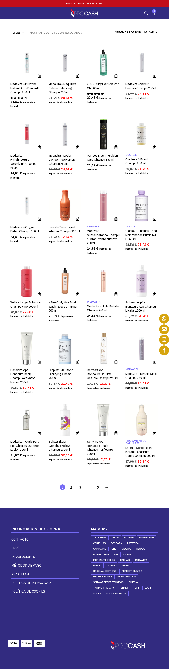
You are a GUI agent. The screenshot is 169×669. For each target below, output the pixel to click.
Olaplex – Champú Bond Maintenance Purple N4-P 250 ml (141, 235)
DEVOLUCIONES (23, 557)
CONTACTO (20, 539)
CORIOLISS (99, 543)
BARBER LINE (146, 537)
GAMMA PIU (99, 548)
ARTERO (129, 537)
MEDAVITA (93, 301)
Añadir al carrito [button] (39, 75)
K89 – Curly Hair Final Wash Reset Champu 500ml (63, 306)
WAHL (148, 587)
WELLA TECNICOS (116, 593)
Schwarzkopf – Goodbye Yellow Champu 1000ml (59, 445)
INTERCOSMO (101, 554)
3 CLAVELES (99, 537)
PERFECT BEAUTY (132, 571)
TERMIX (123, 587)
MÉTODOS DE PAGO (26, 565)
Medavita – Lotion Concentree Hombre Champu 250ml (62, 159)
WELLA (97, 593)
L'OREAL (128, 554)
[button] (16, 13)
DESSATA (116, 543)
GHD (114, 548)
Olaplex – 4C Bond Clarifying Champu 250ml (61, 374)
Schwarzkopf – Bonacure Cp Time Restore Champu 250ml (102, 374)
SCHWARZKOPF (126, 576)
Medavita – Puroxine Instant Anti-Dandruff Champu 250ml (24, 88)
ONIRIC (126, 565)
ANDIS (115, 537)
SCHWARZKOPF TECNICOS (108, 582)
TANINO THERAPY (103, 587)
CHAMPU (93, 226)
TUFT (136, 587)
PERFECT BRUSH (102, 576)
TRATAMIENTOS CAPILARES (135, 442)
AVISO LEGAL (21, 574)
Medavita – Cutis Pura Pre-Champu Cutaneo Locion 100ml (25, 445)
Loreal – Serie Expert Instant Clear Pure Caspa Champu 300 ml (140, 451)
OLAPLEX (131, 155)
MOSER (97, 565)
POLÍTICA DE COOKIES (28, 591)
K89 (116, 554)
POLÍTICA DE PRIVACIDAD (31, 583)
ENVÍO (16, 548)
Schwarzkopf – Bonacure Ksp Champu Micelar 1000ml (140, 306)
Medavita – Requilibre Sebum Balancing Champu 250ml (62, 88)
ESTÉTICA (133, 543)
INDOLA (140, 548)
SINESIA (133, 582)
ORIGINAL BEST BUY (104, 571)
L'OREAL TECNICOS (104, 560)
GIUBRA (126, 548)
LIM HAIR (125, 560)
